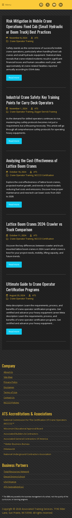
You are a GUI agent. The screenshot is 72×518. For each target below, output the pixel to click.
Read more (14, 77)
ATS (36, 37)
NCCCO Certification (44, 175)
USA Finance (10, 481)
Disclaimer (9, 387)
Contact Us (9, 397)
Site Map (8, 377)
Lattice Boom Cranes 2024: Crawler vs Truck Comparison (34, 226)
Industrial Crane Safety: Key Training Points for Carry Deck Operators (32, 99)
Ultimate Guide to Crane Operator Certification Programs (30, 286)
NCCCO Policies (11, 402)
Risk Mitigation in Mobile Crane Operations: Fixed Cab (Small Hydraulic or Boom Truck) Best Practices (34, 26)
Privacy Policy (10, 382)
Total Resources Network (16, 471)
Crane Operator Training (21, 41)
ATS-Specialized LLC (14, 486)
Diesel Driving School (14, 476)
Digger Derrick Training (45, 111)
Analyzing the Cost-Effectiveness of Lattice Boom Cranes (31, 163)
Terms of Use (10, 392)
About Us (8, 372)
